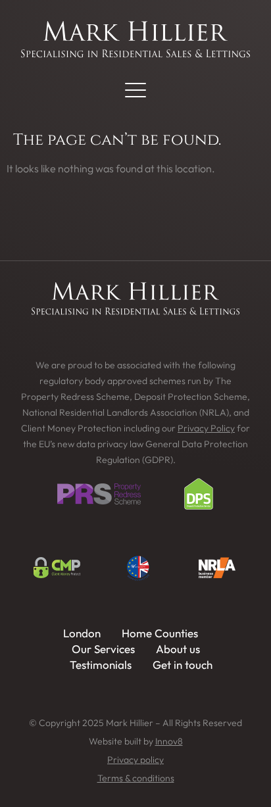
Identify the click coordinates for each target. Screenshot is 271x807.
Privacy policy (135, 760)
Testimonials (101, 665)
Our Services (103, 649)
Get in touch (182, 665)
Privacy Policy (206, 428)
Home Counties (160, 633)
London (82, 633)
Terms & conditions (135, 778)
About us (178, 649)
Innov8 (169, 741)
